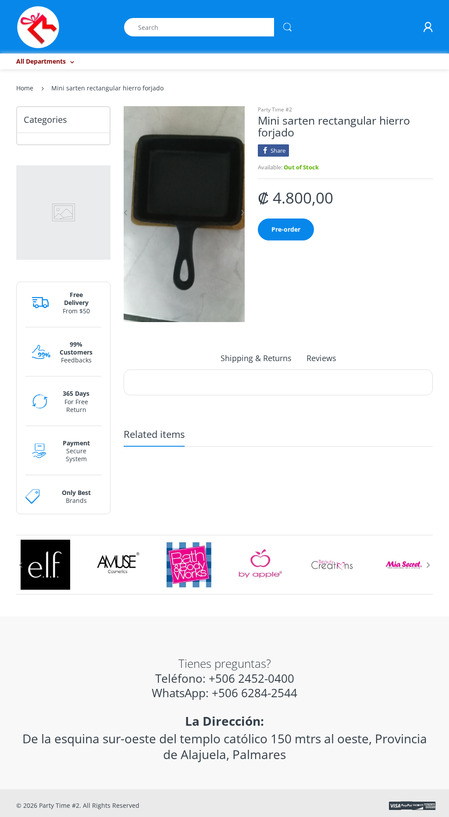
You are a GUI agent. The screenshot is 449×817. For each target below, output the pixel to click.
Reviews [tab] (321, 358)
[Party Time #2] (38, 26)
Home (24, 88)
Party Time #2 (275, 109)
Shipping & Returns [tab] (256, 358)
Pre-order (285, 229)
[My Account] (428, 27)
